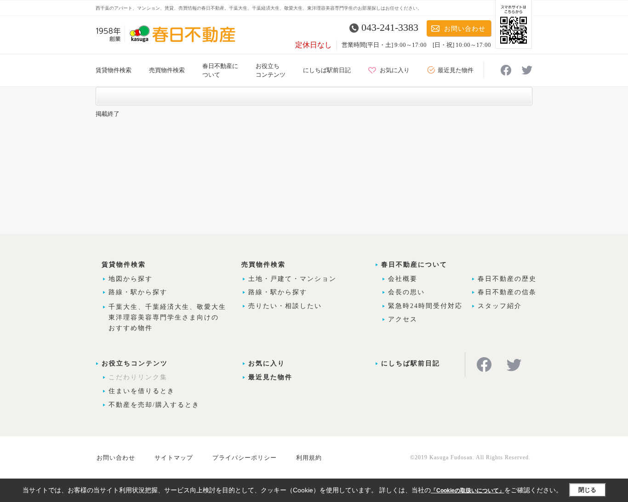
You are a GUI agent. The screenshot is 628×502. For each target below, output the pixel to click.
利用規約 (309, 457)
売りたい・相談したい (285, 305)
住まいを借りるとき (141, 391)
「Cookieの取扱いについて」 (467, 490)
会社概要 (402, 278)
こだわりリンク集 (137, 377)
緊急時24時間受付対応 (425, 305)
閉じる (587, 489)
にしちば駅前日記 (327, 70)
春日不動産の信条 (507, 292)
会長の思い (406, 292)
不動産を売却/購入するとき (154, 404)
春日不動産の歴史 (507, 278)
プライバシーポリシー (244, 457)
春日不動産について (414, 264)
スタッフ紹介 (500, 305)
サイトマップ (173, 457)
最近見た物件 (456, 70)
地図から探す (130, 278)
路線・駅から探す (137, 292)
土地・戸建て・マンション (292, 278)
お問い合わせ (464, 28)
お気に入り (395, 70)
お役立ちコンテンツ (135, 363)
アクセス (402, 319)
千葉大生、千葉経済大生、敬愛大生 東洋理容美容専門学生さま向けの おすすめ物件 (167, 317)
